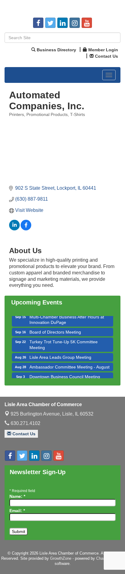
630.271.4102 (24, 423)
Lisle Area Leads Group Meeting (60, 355)
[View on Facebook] (26, 228)
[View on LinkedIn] (14, 228)
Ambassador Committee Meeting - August (69, 365)
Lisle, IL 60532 (52, 413)
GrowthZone (60, 558)
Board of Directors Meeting (55, 330)
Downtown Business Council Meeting (64, 374)
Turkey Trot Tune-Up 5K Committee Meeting (63, 343)
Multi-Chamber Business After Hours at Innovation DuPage (66, 318)
